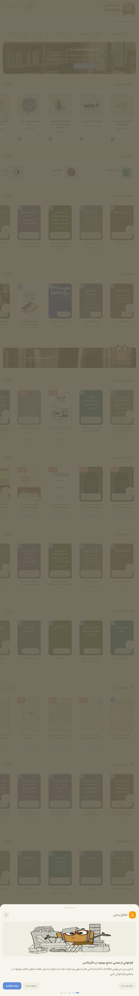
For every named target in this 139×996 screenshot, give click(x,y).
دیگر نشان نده (127, 986)
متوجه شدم (31, 986)
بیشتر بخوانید (12, 986)
